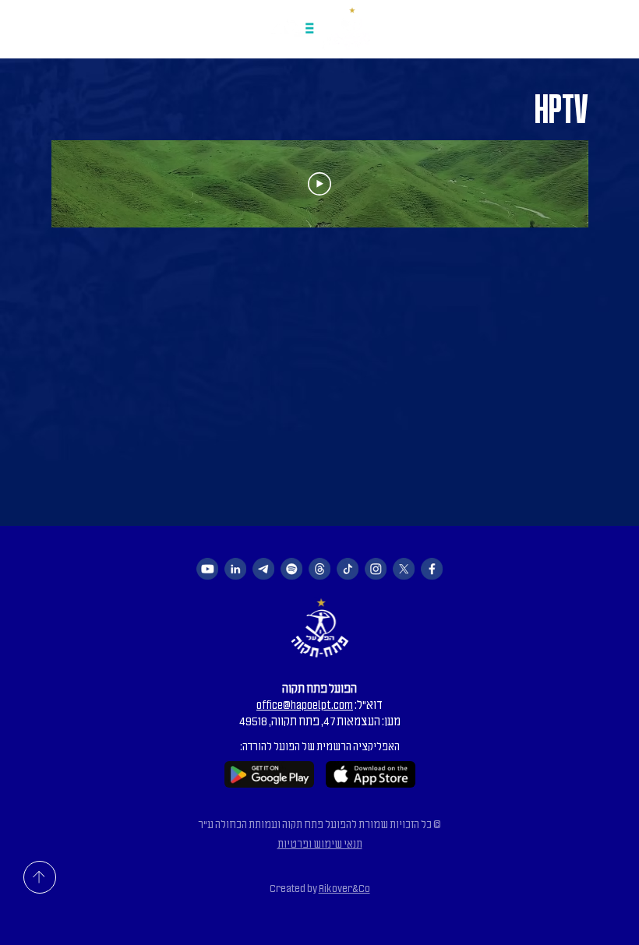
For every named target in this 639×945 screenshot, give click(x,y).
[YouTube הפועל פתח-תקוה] (207, 569)
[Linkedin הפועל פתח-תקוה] (235, 569)
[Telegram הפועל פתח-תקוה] (263, 569)
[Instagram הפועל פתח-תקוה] (376, 569)
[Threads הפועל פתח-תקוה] (319, 569)
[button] (32, 26)
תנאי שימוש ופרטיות (319, 844)
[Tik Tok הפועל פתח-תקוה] (347, 569)
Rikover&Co (344, 888)
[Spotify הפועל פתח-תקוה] (291, 569)
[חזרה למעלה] (39, 877)
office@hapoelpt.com (304, 705)
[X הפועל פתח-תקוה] (404, 569)
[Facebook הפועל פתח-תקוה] (432, 569)
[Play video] (319, 184)
